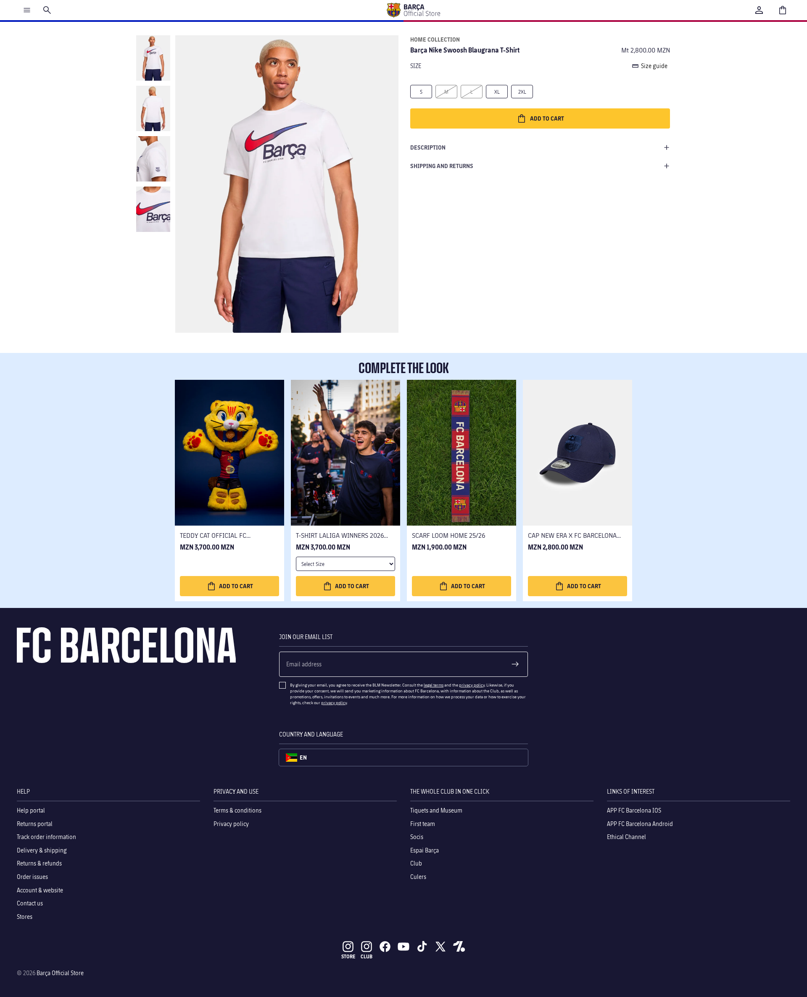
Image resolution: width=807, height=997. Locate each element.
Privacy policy (231, 823)
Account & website (40, 889)
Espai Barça (424, 849)
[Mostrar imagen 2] (153, 108)
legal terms (433, 684)
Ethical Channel (626, 836)
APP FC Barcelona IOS (634, 810)
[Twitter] (440, 946)
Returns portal (35, 823)
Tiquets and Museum (436, 810)
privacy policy (472, 684)
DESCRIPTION (428, 147)
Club (416, 863)
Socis (416, 836)
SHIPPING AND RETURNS (441, 165)
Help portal (31, 810)
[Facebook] (385, 946)
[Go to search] (47, 10)
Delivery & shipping (42, 849)
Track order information (46, 836)
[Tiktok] (422, 946)
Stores (24, 916)
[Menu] (27, 10)
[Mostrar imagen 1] (153, 58)
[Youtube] (403, 946)
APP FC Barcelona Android (640, 823)
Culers (418, 876)
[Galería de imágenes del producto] (286, 184)
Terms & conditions (237, 810)
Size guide (654, 65)
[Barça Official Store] (413, 10)
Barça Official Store (60, 972)
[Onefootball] (459, 946)
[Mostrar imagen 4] (153, 209)
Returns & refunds (39, 863)
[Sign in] (759, 10)
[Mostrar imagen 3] (153, 159)
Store (348, 956)
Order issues (32, 876)
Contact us (30, 903)
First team (422, 823)
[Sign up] (515, 664)
